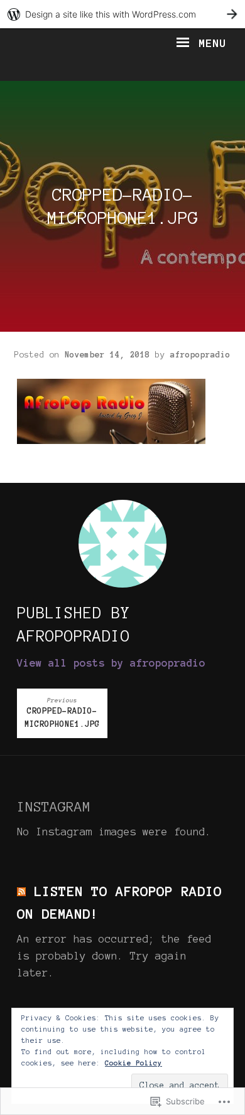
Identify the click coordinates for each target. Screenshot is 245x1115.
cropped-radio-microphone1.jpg (62, 713)
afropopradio (200, 355)
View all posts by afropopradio (111, 662)
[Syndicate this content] (21, 891)
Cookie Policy (133, 1063)
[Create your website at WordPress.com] (122, 14)
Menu (209, 43)
